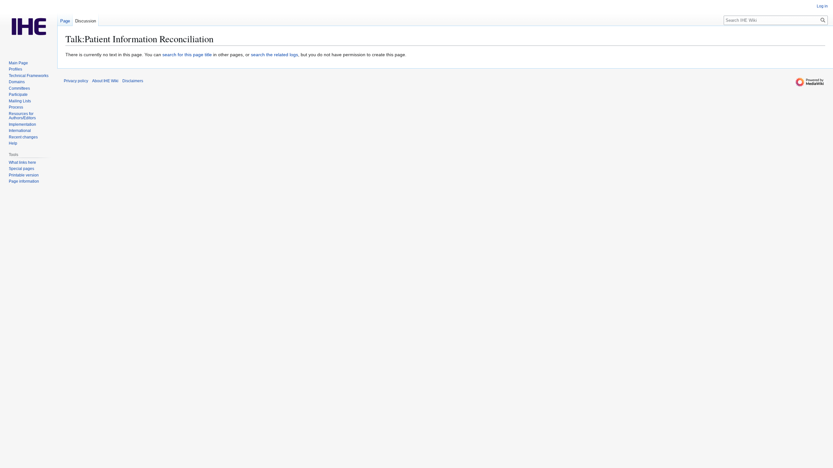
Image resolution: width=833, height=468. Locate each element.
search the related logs (274, 54)
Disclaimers (132, 81)
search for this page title (187, 54)
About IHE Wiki (105, 81)
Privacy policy (76, 81)
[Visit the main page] (29, 26)
